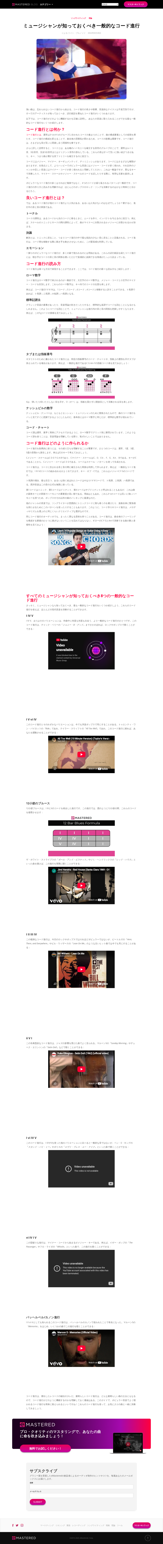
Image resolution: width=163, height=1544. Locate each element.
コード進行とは (33, 134)
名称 (31, 1483)
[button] (46, 4)
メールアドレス (35, 1491)
